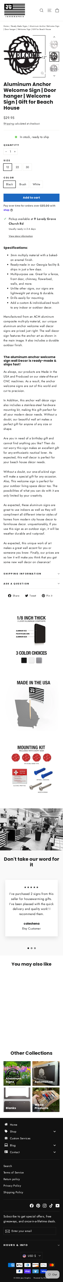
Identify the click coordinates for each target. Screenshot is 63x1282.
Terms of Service (14, 1172)
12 (7, 167)
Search (8, 1166)
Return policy (12, 1179)
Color (9, 177)
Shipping (9, 123)
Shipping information (22, 573)
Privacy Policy (12, 1186)
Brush (22, 184)
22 (17, 167)
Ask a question (16, 583)
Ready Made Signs (19, 26)
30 (27, 167)
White (36, 184)
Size (7, 160)
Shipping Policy (13, 1192)
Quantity (11, 145)
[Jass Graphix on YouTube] (57, 1205)
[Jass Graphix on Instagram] (45, 1205)
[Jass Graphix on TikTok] (51, 1205)
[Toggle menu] (54, 1131)
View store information (21, 236)
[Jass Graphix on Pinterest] (38, 1205)
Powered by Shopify (42, 1278)
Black (9, 184)
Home (6, 26)
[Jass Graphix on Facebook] (32, 1205)
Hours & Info (16, 1245)
